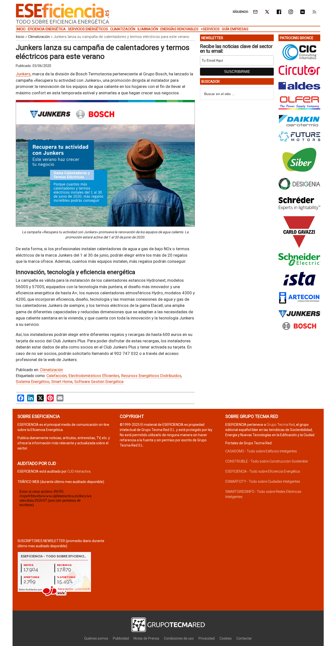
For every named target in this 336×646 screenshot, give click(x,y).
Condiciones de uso (179, 638)
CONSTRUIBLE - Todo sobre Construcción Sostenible (266, 461)
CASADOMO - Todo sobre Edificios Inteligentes (261, 451)
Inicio (20, 36)
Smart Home (62, 381)
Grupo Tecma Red (281, 425)
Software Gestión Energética (98, 381)
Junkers (23, 73)
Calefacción (56, 375)
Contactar (244, 638)
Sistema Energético (32, 381)
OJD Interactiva (79, 471)
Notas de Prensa (146, 638)
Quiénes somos (96, 638)
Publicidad (121, 638)
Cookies (225, 638)
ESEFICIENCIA (62, 13)
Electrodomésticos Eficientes (93, 375)
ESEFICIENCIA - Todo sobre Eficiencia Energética (262, 471)
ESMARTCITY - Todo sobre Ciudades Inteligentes (262, 481)
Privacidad (207, 638)
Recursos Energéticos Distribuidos (151, 375)
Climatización (39, 36)
